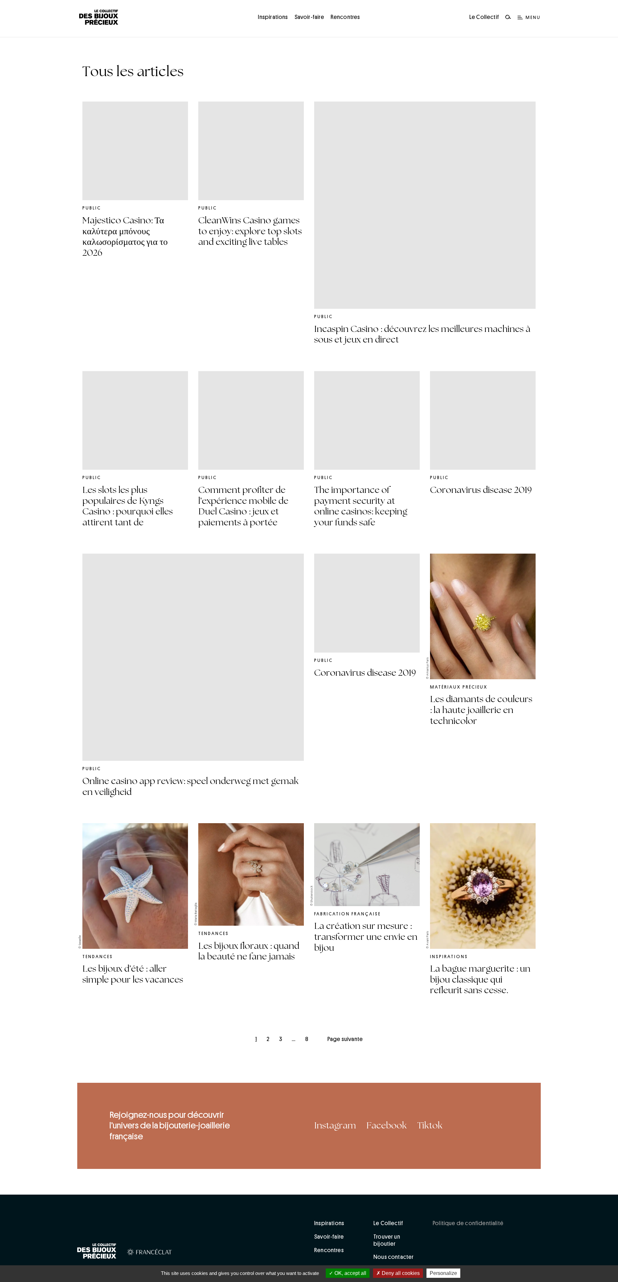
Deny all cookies (400, 1273)
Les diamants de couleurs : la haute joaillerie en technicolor (481, 710)
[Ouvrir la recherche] (508, 17)
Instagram (335, 1125)
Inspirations (273, 17)
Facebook (386, 1125)
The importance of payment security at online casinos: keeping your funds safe (360, 506)
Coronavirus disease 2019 (481, 490)
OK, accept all (349, 1273)
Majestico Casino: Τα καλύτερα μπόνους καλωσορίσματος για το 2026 (125, 236)
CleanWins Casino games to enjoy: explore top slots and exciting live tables (250, 231)
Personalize (443, 1273)
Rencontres (345, 17)
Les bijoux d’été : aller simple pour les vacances (132, 974)
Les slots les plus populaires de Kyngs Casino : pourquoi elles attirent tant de (127, 506)
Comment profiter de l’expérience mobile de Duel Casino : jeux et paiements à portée (243, 506)
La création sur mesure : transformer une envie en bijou (365, 937)
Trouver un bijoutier (386, 1240)
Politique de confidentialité (468, 1223)
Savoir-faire (309, 17)
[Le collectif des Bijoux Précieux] (97, 1252)
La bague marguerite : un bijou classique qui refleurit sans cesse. (480, 979)
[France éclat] (149, 1253)
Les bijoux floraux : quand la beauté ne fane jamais (248, 951)
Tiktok (430, 1125)
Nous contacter (393, 1257)
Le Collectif (484, 17)
